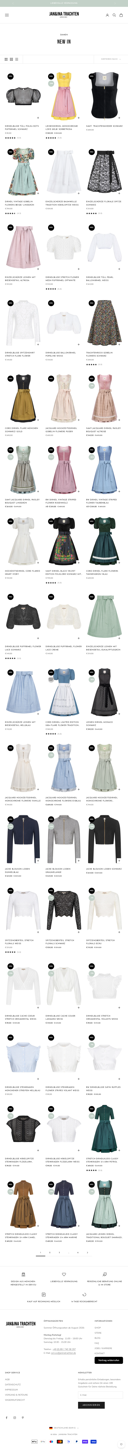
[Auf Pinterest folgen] (22, 1417)
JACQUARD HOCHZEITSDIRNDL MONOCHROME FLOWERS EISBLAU (63, 799)
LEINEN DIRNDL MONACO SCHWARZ (99, 723)
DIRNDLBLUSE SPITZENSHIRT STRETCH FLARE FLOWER (20, 354)
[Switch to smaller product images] (11, 59)
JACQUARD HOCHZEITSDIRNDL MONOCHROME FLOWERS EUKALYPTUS (102, 800)
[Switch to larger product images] (6, 59)
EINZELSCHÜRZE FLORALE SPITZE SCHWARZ (103, 203)
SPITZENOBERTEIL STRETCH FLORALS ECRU (100, 942)
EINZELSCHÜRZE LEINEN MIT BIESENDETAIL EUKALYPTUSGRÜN (103, 648)
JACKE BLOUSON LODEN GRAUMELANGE (58, 870)
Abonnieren (91, 1405)
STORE (98, 1332)
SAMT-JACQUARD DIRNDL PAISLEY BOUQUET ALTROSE (103, 429)
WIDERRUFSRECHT (15, 1400)
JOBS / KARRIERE (103, 1348)
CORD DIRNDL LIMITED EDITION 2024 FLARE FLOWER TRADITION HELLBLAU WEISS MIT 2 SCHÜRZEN (63, 724)
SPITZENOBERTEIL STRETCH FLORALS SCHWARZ (60, 942)
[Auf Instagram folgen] (14, 1417)
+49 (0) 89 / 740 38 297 (64, 1349)
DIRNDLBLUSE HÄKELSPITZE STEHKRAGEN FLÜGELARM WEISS (63, 1160)
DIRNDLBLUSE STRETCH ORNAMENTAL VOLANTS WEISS (102, 1017)
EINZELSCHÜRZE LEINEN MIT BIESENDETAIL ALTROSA (20, 278)
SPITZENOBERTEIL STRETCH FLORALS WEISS (19, 942)
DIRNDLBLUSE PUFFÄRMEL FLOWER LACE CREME (64, 648)
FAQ (97, 1343)
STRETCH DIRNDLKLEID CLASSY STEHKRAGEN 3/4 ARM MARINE (62, 1235)
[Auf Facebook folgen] (6, 1417)
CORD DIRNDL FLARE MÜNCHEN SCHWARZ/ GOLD (21, 429)
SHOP (98, 1327)
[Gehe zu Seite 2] (87, 1252)
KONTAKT (100, 1353)
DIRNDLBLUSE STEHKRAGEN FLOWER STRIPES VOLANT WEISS (62, 1088)
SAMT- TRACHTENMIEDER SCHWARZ (104, 126)
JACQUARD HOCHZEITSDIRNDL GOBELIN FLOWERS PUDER (61, 429)
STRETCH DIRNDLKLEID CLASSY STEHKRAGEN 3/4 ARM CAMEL (21, 1235)
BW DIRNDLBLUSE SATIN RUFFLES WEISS (103, 1088)
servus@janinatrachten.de (63, 1353)
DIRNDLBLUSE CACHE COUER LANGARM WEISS (60, 1017)
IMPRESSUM (11, 1389)
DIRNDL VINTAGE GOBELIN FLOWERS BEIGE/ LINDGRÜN (19, 203)
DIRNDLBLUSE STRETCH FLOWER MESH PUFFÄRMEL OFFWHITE (62, 278)
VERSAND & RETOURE (16, 1394)
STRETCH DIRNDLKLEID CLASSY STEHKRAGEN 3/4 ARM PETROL (102, 1160)
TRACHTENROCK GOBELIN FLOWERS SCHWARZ (99, 354)
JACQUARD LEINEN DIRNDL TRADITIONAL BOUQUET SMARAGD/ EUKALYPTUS (104, 1236)
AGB (7, 1379)
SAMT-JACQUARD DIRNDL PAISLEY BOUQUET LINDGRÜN (22, 501)
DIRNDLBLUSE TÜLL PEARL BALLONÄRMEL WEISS (99, 278)
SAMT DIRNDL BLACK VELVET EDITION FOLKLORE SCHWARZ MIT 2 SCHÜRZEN (63, 573)
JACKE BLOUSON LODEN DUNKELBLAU (17, 870)
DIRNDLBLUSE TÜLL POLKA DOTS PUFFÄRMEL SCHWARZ (22, 127)
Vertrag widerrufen (108, 1360)
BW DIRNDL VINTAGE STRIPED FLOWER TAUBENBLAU (101, 501)
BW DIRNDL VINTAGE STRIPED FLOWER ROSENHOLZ (61, 501)
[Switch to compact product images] (16, 59)
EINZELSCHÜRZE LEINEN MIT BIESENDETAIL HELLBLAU (20, 723)
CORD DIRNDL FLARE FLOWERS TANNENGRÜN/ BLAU (102, 572)
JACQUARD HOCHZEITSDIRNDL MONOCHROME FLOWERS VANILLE (23, 799)
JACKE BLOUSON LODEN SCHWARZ (104, 869)
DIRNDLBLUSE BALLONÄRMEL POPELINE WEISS (61, 354)
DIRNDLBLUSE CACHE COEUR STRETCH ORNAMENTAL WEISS (20, 1017)
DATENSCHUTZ (13, 1384)
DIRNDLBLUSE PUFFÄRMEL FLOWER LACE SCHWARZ (23, 648)
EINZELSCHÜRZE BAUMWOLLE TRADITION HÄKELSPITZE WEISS (62, 203)
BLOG (97, 1338)
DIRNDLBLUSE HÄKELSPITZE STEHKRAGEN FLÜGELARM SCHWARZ (19, 1161)
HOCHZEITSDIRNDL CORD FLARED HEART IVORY (22, 572)
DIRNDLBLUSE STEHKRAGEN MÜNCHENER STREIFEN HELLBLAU (22, 1088)
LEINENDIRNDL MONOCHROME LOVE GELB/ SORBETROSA (62, 127)
